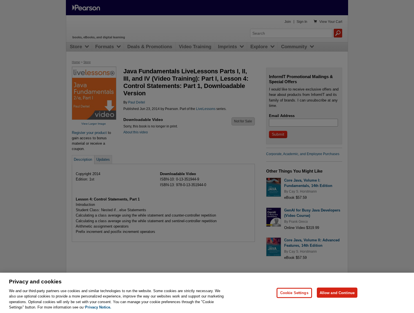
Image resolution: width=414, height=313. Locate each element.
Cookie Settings (294, 292)
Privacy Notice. (98, 307)
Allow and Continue (337, 292)
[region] (207, 293)
